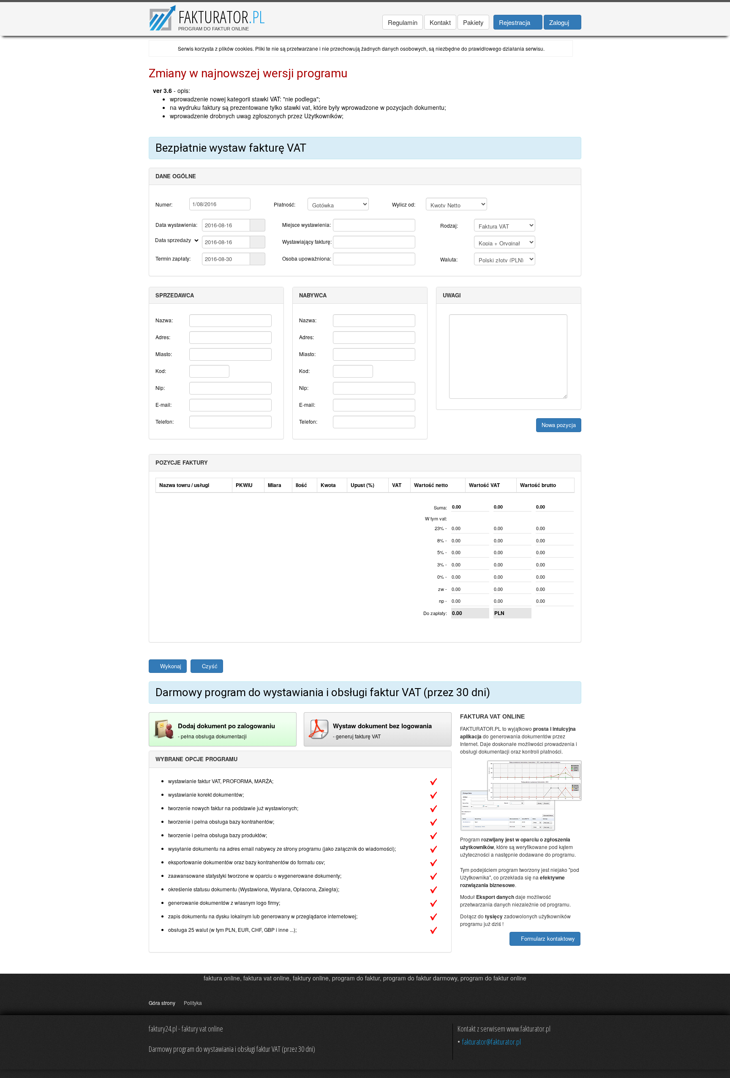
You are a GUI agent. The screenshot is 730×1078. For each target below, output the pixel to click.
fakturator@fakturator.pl (491, 1042)
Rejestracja (515, 22)
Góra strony (162, 1002)
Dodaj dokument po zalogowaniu (226, 725)
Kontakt (440, 22)
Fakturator (213, 16)
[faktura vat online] (163, 728)
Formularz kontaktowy (547, 938)
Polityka (193, 1002)
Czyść (209, 666)
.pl (256, 16)
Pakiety (473, 22)
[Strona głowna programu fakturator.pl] (162, 16)
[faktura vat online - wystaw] (318, 728)
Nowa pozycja (559, 425)
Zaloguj (560, 22)
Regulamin (402, 22)
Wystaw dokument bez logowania (382, 725)
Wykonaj (169, 666)
